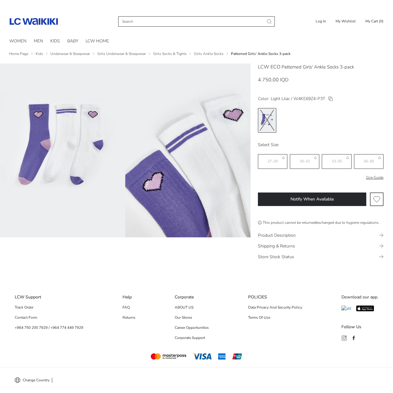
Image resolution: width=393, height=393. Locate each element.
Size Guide (374, 177)
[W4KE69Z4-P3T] (330, 99)
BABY (72, 41)
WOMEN (17, 41)
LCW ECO (269, 67)
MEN (38, 41)
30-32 (305, 161)
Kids (39, 53)
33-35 (337, 161)
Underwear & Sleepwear (70, 53)
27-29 (272, 161)
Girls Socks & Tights (170, 53)
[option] (267, 120)
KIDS (55, 41)
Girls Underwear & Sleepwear (121, 53)
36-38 (369, 161)
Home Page (18, 53)
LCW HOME (97, 41)
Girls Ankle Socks (209, 53)
